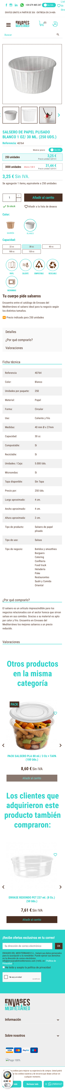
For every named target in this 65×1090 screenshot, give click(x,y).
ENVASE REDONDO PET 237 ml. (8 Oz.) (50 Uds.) (32, 899)
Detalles (11, 332)
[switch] (7, 1085)
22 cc (12, 246)
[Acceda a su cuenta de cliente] (54, 24)
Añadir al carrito (43, 198)
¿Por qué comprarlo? (19, 340)
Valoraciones (14, 348)
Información (13, 1020)
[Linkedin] (18, 5)
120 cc (31, 251)
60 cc (51, 246)
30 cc (31, 246)
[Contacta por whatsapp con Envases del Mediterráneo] (22, 5)
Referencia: (9, 143)
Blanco (30, 233)
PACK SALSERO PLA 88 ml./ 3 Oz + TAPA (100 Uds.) (32, 757)
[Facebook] (6, 5)
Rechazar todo (32, 1084)
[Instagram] (11, 5)
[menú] (8, 25)
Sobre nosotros (15, 1035)
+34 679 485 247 (33, 5)
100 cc (11, 251)
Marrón (10, 233)
